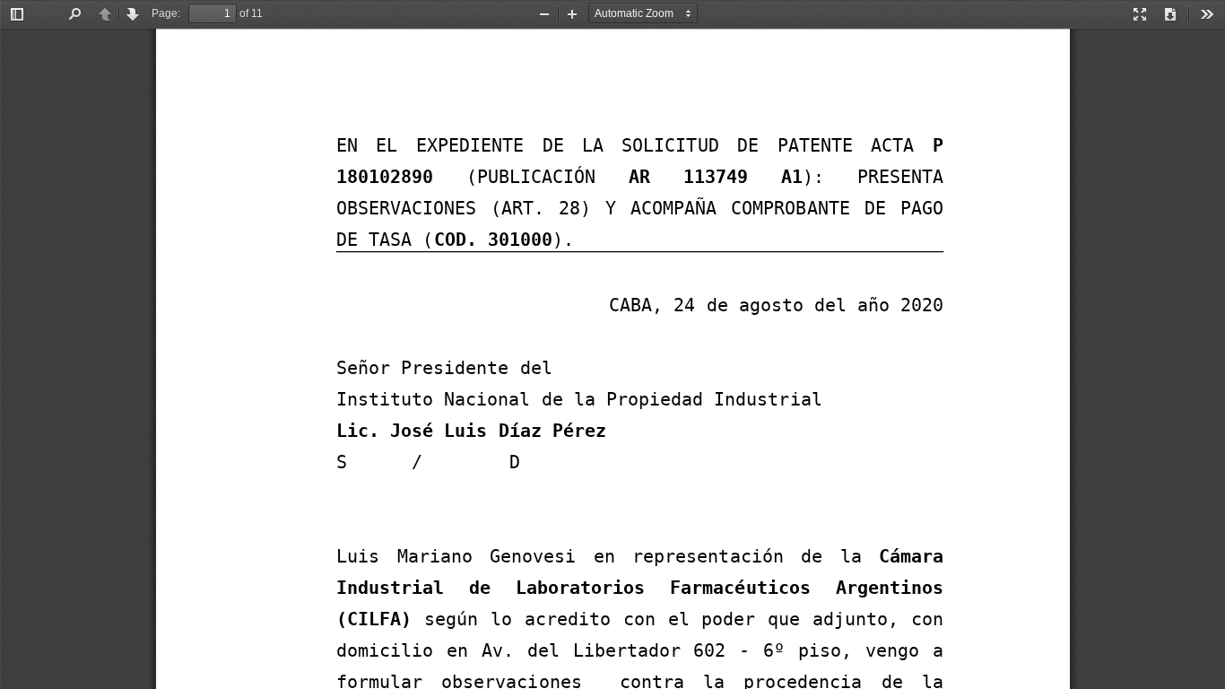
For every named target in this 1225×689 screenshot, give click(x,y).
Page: (166, 13)
